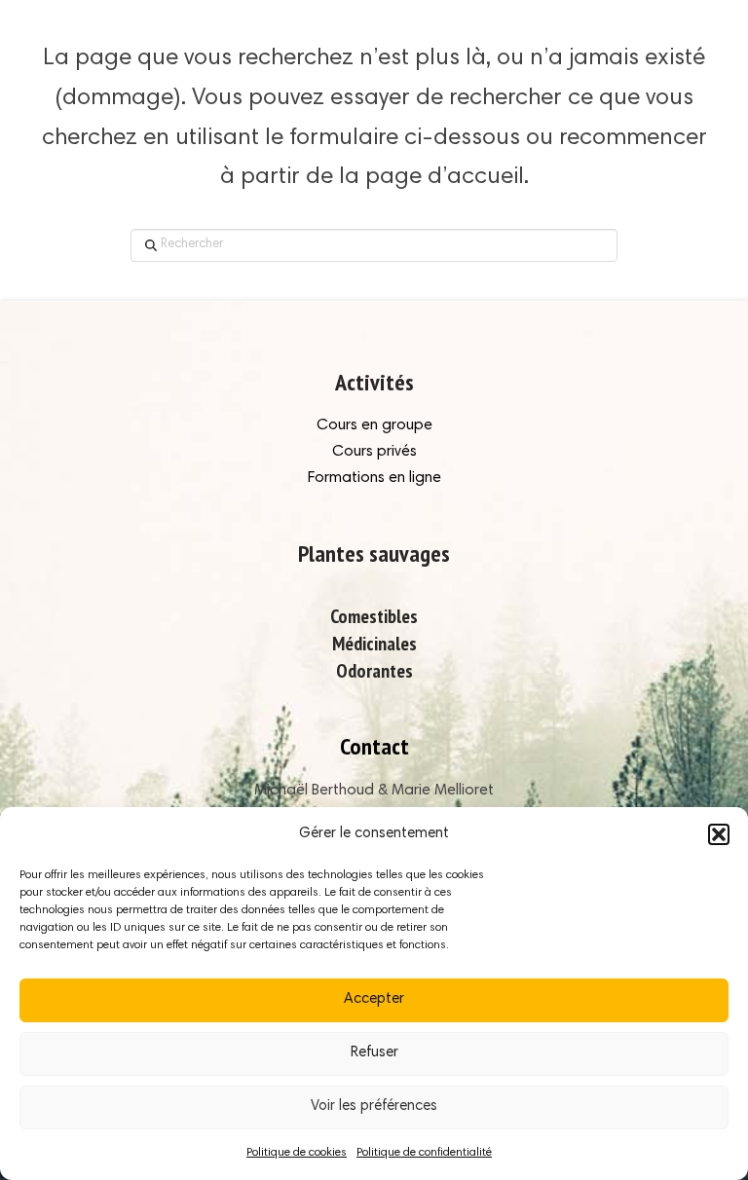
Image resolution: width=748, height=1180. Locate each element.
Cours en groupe (374, 425)
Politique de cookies (296, 1153)
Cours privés (374, 452)
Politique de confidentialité (424, 1153)
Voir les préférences (374, 1106)
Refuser (374, 1053)
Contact (374, 746)
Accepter (374, 999)
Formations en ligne (374, 478)
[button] (719, 834)
